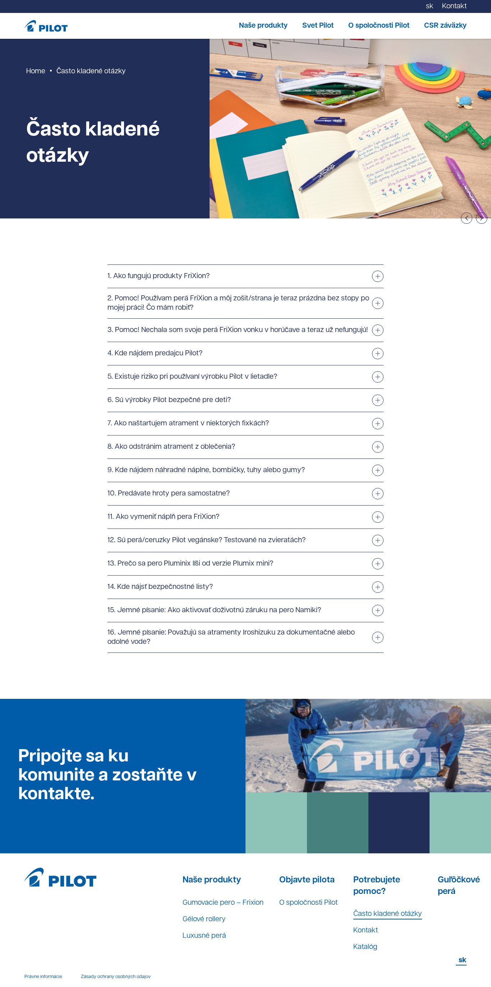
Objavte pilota (307, 880)
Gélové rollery (204, 919)
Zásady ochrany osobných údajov (116, 976)
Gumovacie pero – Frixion (223, 903)
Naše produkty (263, 25)
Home (35, 71)
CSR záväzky (445, 25)
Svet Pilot (318, 25)
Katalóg (365, 947)
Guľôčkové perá (459, 886)
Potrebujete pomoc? (376, 886)
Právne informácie (43, 976)
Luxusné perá (204, 936)
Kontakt (365, 930)
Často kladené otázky (387, 914)
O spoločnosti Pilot (378, 25)
